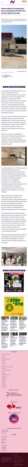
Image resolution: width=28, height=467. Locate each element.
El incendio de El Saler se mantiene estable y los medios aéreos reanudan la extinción (23, 325)
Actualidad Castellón (5, 431)
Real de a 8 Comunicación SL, (6, 459)
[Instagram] (7, 87)
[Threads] (2, 450)
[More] (24, 87)
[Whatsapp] (5, 87)
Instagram (5, 437)
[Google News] (3, 87)
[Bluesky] (17, 87)
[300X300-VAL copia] (14, 306)
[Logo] (12, 2)
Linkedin (4, 439)
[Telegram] (13, 87)
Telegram (5, 442)
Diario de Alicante (4, 429)
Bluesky (4, 447)
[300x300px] (14, 291)
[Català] (23, 1)
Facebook (5, 436)
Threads (4, 450)
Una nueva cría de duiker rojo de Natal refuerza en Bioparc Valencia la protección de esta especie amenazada (5, 342)
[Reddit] (20, 87)
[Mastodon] (15, 87)
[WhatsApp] (2, 446)
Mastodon (5, 448)
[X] (11, 87)
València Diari (3, 433)
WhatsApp (5, 445)
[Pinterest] (22, 87)
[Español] (25, 1)
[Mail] (2, 441)
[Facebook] (9, 87)
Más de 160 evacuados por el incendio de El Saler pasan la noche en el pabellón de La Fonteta (22, 340)
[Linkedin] (19, 87)
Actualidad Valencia (22, 71)
